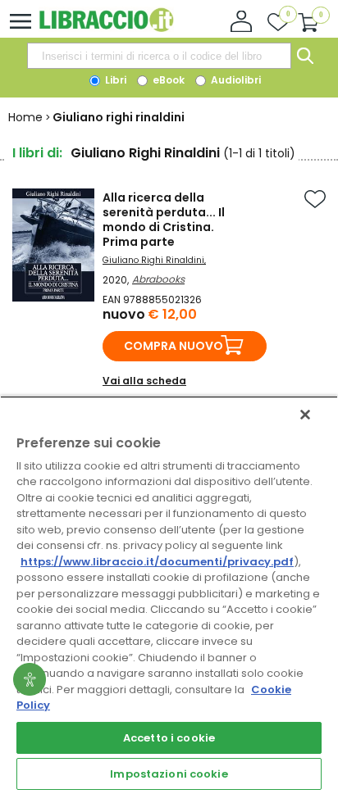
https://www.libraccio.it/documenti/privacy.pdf (157, 561)
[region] (169, 595)
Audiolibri (234, 80)
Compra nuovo (173, 346)
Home (25, 117)
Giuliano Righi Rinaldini (153, 260)
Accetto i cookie (169, 738)
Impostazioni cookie (168, 774)
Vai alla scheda (144, 381)
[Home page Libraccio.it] (106, 28)
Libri (114, 80)
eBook (167, 80)
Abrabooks (158, 279)
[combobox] (159, 56)
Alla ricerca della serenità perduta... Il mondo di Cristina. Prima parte (164, 219)
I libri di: (37, 152)
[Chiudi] (305, 415)
